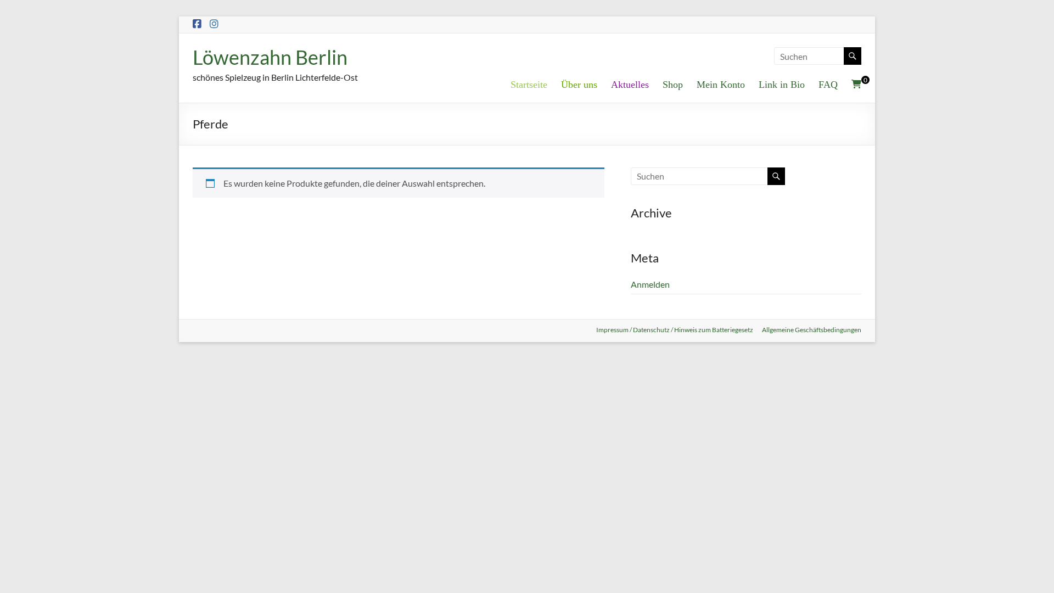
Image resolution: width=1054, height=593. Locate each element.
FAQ (828, 84)
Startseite (529, 84)
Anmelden (650, 284)
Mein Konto (721, 84)
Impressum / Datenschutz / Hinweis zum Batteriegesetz (674, 330)
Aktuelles (630, 84)
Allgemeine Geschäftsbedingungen (811, 330)
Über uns (579, 84)
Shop (673, 84)
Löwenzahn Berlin (270, 57)
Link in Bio (782, 84)
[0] (856, 84)
